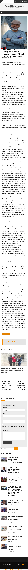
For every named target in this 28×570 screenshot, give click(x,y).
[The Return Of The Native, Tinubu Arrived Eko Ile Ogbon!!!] (4, 509)
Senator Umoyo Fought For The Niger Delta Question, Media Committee (15, 538)
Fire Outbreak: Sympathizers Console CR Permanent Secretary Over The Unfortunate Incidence (15, 519)
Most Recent (7, 453)
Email (5, 413)
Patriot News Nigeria (14, 6)
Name (5, 407)
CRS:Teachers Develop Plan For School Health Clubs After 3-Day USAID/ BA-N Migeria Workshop (15, 529)
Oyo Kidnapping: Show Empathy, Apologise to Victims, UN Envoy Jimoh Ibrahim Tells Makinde (14, 470)
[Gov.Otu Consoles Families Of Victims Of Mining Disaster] (4, 502)
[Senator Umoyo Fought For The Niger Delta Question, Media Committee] (4, 538)
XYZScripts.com (20, 569)
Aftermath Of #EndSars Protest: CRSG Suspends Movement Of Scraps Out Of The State (15, 547)
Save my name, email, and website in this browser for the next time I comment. (13, 427)
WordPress (16, 566)
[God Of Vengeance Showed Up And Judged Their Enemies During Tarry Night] (4, 479)
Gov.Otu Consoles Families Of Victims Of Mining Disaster (15, 501)
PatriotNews (4, 57)
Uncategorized (6, 333)
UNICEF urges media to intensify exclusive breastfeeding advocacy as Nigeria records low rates (15, 460)
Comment (6, 430)
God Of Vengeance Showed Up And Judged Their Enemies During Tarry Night (15, 479)
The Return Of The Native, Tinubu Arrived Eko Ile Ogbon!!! (14, 509)
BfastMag (24, 564)
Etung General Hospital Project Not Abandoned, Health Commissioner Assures (12, 370)
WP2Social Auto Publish (9, 569)
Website (5, 419)
